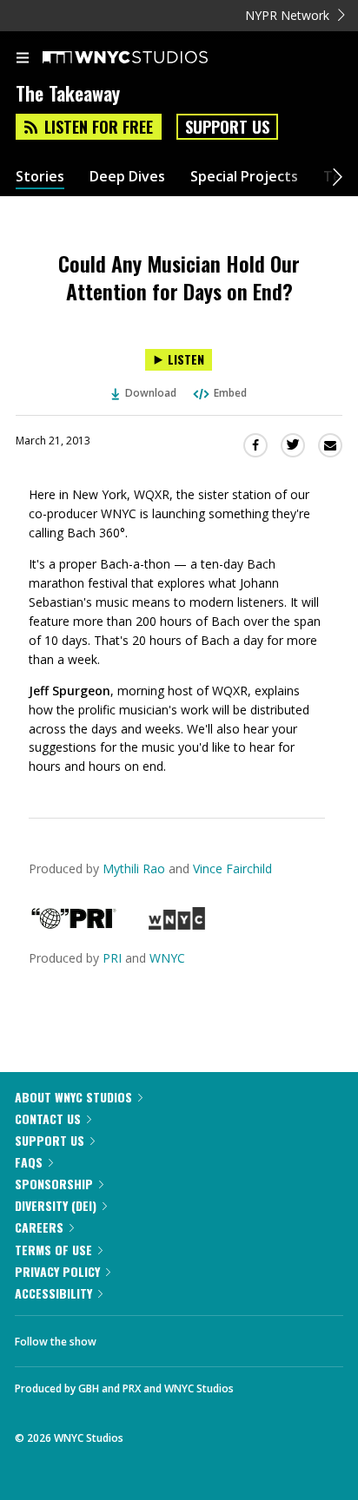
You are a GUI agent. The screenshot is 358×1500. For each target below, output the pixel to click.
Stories (40, 176)
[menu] (23, 59)
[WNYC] (177, 925)
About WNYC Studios (73, 1097)
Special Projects (244, 176)
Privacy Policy (57, 1271)
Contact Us (48, 1118)
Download (150, 392)
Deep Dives (127, 176)
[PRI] (74, 925)
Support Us (227, 126)
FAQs (29, 1162)
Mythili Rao (134, 868)
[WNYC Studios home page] (147, 58)
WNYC (167, 958)
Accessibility (53, 1293)
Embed (230, 392)
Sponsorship (54, 1183)
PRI (112, 958)
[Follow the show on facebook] (127, 1336)
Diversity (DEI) (55, 1205)
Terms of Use (53, 1249)
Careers (39, 1227)
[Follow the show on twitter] (174, 1336)
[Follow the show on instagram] (221, 1336)
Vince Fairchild (232, 868)
